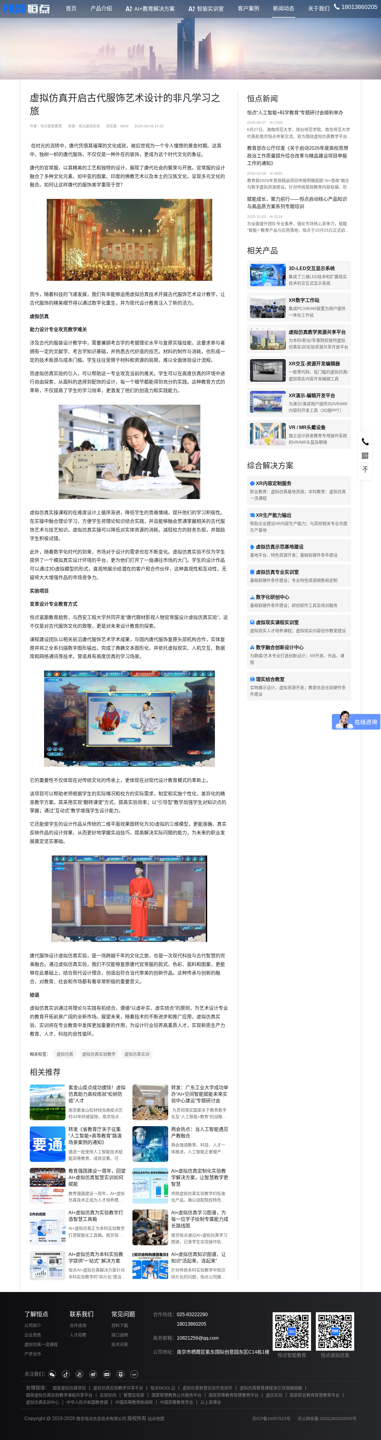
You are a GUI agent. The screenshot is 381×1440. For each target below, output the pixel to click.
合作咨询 (78, 1325)
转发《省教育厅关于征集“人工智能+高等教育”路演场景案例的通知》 (95, 1136)
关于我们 (319, 9)
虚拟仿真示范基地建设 (280, 546)
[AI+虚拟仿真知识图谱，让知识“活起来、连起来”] (150, 1265)
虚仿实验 (274, 1395)
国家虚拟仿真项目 (69, 1388)
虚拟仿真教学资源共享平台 (317, 332)
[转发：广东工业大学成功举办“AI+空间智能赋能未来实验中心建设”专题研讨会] (150, 1102)
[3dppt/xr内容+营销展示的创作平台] (268, 402)
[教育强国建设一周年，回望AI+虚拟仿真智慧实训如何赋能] (47, 1186)
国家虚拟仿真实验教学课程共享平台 (59, 1395)
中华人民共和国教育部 (87, 1402)
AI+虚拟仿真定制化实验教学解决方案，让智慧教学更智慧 (199, 1177)
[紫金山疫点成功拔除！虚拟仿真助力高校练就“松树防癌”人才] (47, 1102)
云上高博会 (210, 1402)
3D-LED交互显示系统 (312, 268)
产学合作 (32, 1354)
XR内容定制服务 (273, 483)
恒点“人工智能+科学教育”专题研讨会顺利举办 (295, 112)
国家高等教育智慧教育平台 (234, 1395)
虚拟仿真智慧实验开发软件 (207, 1388)
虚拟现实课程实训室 (277, 622)
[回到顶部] (365, 470)
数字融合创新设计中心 (280, 647)
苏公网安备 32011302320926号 (327, 1418)
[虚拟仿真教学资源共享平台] (268, 339)
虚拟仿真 (65, 1054)
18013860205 (191, 1324)
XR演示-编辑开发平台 (312, 395)
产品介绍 (101, 9)
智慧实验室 (134, 1395)
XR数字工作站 (304, 300)
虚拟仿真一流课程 (41, 1344)
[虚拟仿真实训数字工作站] (268, 307)
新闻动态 (283, 9)
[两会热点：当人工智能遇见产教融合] (150, 1144)
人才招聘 (78, 1335)
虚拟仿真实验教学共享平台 (118, 1388)
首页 (71, 9)
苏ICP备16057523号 (271, 1418)
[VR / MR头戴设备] (268, 434)
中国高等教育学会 (176, 1402)
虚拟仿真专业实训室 (277, 572)
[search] (355, 7)
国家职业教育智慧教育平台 (315, 1395)
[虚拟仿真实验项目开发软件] (268, 370)
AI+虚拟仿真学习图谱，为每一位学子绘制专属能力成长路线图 (199, 1219)
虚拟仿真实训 (136, 1054)
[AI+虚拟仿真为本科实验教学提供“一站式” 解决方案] (47, 1265)
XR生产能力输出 (273, 515)
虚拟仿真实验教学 (98, 1054)
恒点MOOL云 (162, 1388)
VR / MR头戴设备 (307, 427)
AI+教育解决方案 (154, 9)
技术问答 (119, 1344)
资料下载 (119, 1325)
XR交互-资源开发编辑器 (314, 363)
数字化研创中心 (272, 597)
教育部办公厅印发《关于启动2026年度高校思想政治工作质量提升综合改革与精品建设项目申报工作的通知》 (297, 156)
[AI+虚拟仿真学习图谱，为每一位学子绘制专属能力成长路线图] (150, 1227)
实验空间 (108, 1395)
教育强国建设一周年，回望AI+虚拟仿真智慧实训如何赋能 (97, 1177)
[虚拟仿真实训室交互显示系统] (268, 275)
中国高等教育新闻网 (134, 1402)
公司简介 (32, 1325)
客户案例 (248, 9)
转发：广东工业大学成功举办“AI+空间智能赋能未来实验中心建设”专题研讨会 (199, 1094)
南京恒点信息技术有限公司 (101, 1418)
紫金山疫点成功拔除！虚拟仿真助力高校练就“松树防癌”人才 (97, 1094)
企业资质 (32, 1335)
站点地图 (156, 1418)
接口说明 (119, 1335)
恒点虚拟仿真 (89, 126)
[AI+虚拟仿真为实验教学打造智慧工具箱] (47, 1227)
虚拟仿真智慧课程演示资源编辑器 (271, 1388)
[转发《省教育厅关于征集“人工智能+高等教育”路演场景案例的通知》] (47, 1144)
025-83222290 (192, 1314)
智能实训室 (210, 9)
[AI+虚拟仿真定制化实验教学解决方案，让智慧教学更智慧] (150, 1186)
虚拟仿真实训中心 (42, 1402)
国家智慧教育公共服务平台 (177, 1395)
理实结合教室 (270, 679)
